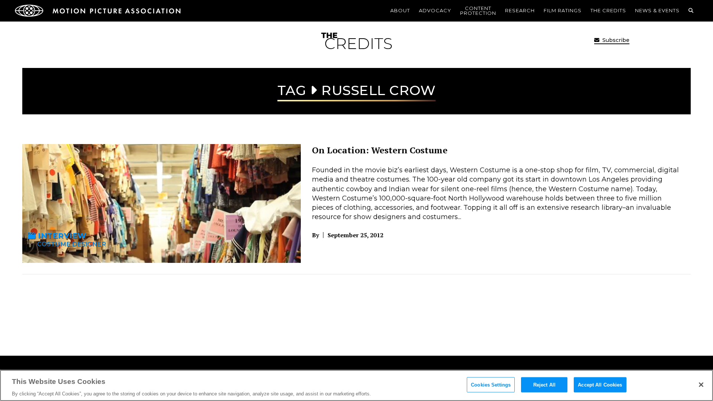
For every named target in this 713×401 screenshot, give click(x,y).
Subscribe (615, 40)
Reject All (544, 384)
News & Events (657, 10)
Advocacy (435, 10)
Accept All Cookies (600, 384)
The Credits (608, 10)
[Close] (701, 384)
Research (520, 10)
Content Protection (478, 10)
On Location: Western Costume (379, 150)
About (400, 10)
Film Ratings (563, 10)
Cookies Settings (491, 384)
